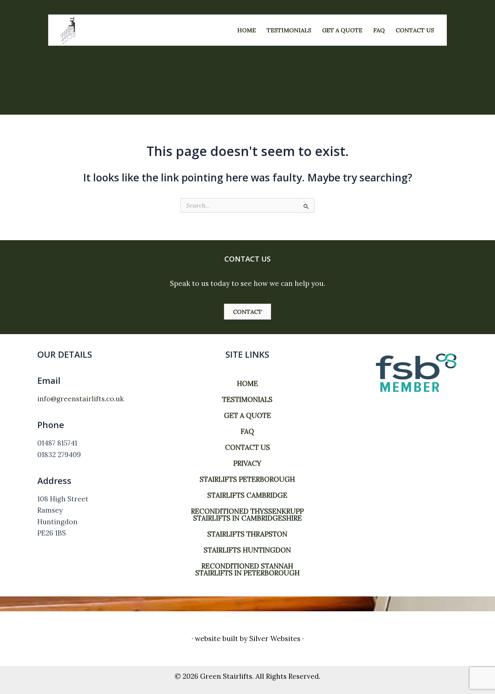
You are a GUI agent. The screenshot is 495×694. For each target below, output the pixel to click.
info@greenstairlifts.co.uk (80, 398)
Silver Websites (274, 638)
